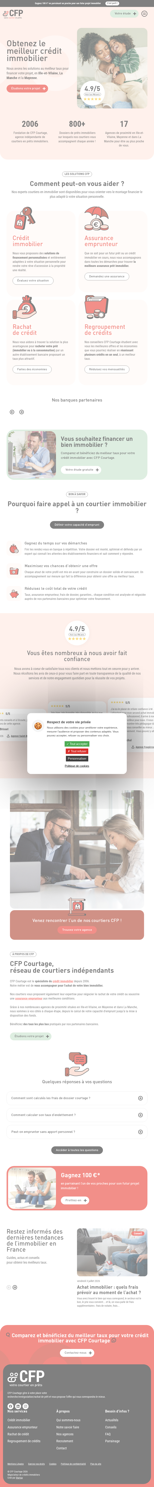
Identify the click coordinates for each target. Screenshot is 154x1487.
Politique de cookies (77, 765)
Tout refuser (78, 751)
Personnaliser (77, 758)
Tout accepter (78, 744)
